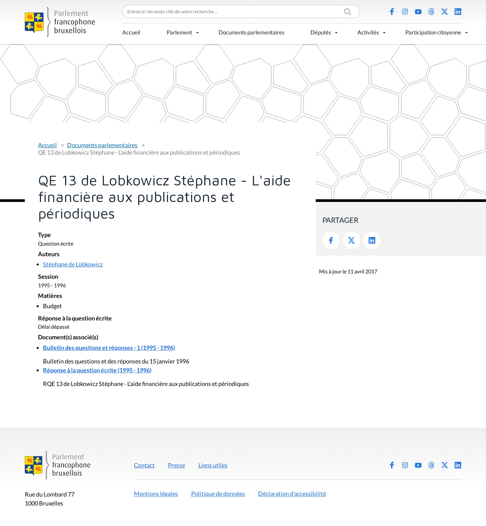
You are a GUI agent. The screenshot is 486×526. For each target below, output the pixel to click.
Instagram (405, 11)
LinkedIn (458, 11)
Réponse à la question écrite (75, 318)
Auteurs (49, 254)
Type (44, 235)
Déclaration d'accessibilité (292, 493)
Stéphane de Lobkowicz (73, 264)
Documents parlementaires (251, 32)
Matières (50, 296)
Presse (176, 465)
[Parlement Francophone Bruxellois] (60, 22)
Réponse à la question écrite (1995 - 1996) (97, 370)
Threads (431, 11)
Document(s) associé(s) (68, 337)
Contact (144, 465)
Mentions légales (156, 493)
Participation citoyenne (433, 32)
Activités (368, 32)
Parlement (179, 32)
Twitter (351, 240)
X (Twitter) (444, 11)
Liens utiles (212, 465)
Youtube (418, 11)
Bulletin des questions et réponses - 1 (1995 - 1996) (109, 347)
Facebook (391, 11)
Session (48, 277)
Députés (320, 32)
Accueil (131, 32)
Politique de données (218, 493)
